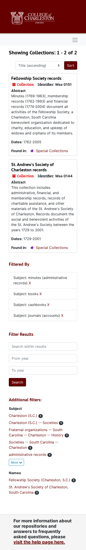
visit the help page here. (39, 542)
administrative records (28, 454)
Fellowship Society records (36, 78)
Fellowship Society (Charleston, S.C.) (40, 480)
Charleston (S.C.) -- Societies (34, 422)
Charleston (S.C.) (23, 415)
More (15, 462)
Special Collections (52, 151)
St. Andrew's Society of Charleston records (32, 167)
